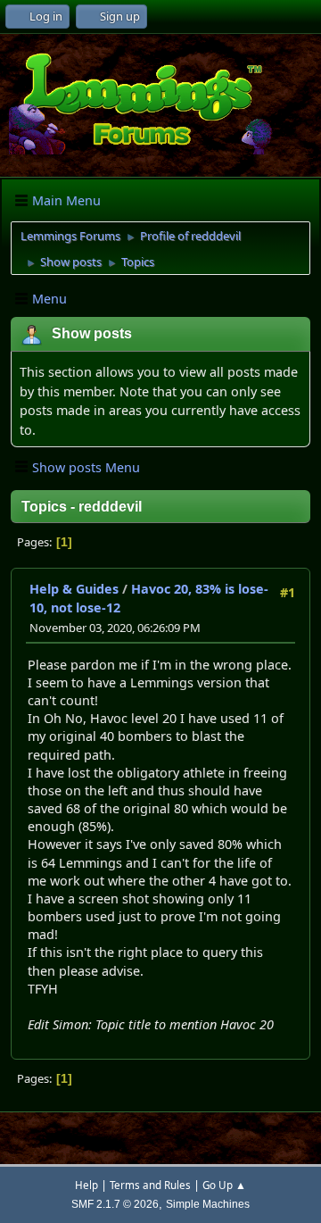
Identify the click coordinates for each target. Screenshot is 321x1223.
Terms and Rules (150, 1185)
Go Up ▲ (224, 1185)
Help (86, 1185)
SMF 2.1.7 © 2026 (115, 1204)
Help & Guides (74, 588)
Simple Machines (208, 1204)
